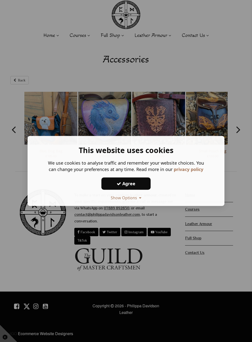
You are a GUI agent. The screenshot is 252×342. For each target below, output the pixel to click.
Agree (128, 184)
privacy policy (188, 169)
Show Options (125, 198)
